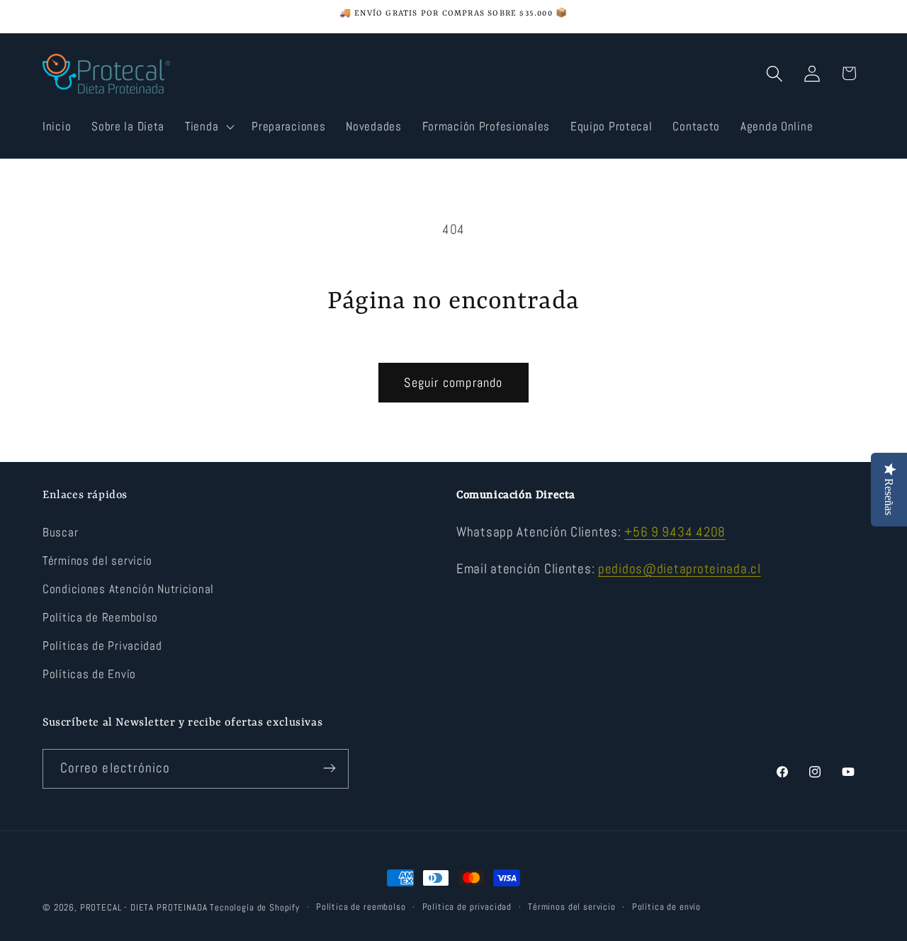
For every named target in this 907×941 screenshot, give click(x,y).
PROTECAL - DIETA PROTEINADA (144, 907)
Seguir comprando (453, 382)
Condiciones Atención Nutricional (128, 589)
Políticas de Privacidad (102, 646)
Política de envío (666, 907)
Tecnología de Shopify (255, 907)
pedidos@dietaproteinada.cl (679, 568)
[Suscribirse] (329, 768)
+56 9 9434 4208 (675, 532)
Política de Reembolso (100, 618)
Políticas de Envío (89, 674)
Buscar (60, 533)
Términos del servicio (97, 561)
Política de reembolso (361, 907)
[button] (208, 126)
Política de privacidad (467, 907)
